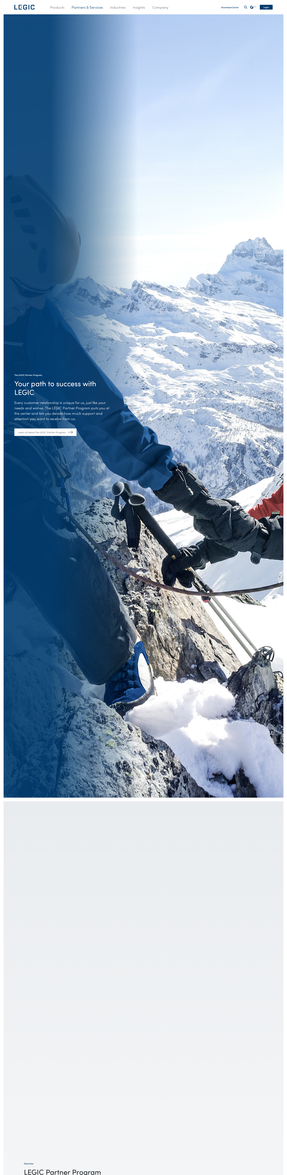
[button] (57, 7)
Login (266, 7)
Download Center (230, 7)
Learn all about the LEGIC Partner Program (42, 432)
